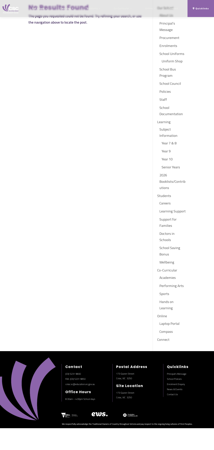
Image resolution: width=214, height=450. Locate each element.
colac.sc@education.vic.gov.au (80, 384)
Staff (163, 99)
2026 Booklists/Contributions (172, 181)
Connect (173, 8)
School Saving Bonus (169, 251)
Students (92, 8)
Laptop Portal (169, 323)
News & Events (174, 389)
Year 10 (167, 159)
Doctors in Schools (167, 236)
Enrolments (168, 45)
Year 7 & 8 (169, 143)
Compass (166, 331)
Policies (165, 91)
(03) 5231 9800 (73, 374)
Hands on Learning (166, 304)
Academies (167, 277)
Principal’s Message (167, 26)
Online (149, 8)
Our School (38, 8)
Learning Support (172, 211)
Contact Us (172, 394)
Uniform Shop (172, 61)
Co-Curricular (121, 8)
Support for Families (168, 222)
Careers (165, 203)
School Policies (174, 379)
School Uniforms (171, 53)
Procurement (169, 37)
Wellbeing (166, 262)
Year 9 (166, 151)
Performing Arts (171, 286)
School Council (170, 83)
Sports (164, 294)
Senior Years (171, 167)
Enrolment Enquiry (176, 384)
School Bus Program (167, 72)
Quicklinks (202, 8)
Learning (66, 8)
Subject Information (168, 132)
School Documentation (171, 110)
